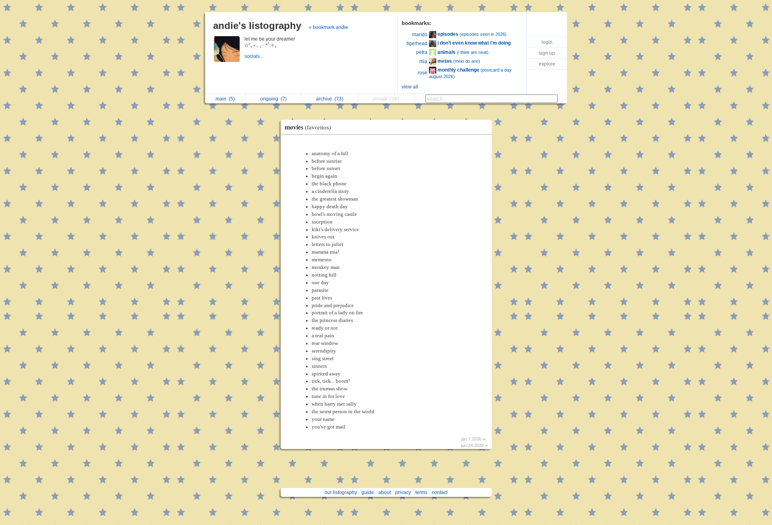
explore (547, 64)
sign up (547, 53)
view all (410, 87)
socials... (254, 56)
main (225, 99)
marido (419, 34)
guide (367, 492)
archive (329, 99)
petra (421, 52)
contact (440, 492)
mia (423, 61)
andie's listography (257, 25)
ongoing (273, 99)
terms (421, 492)
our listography (340, 492)
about (384, 492)
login (547, 42)
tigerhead (417, 43)
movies (308, 127)
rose (422, 73)
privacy (403, 492)
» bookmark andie (328, 27)
